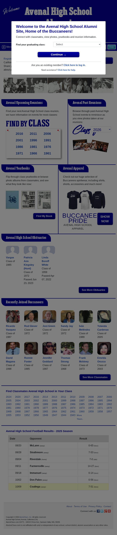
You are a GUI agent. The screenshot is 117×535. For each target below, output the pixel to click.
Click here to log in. (75, 65)
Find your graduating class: (30, 44)
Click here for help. (67, 70)
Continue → (58, 54)
